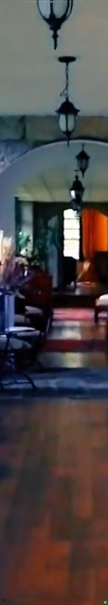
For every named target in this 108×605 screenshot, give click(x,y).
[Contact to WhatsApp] (105, 602)
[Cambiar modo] (80, 2)
